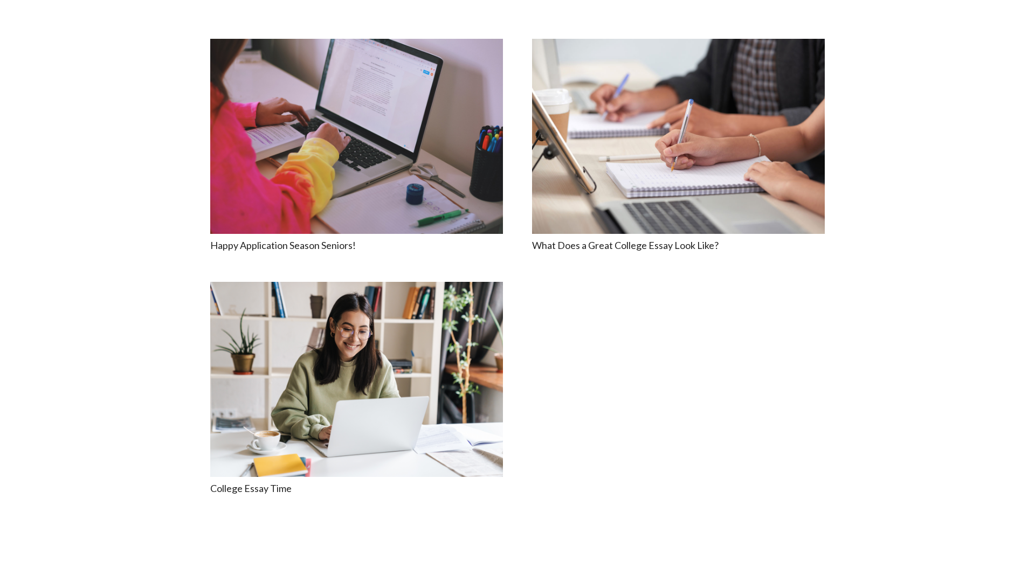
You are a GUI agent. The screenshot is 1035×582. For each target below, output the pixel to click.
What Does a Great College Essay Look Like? (625, 245)
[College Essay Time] (356, 379)
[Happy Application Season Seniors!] (356, 136)
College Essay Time (251, 488)
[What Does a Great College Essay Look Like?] (678, 136)
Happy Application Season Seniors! (283, 245)
